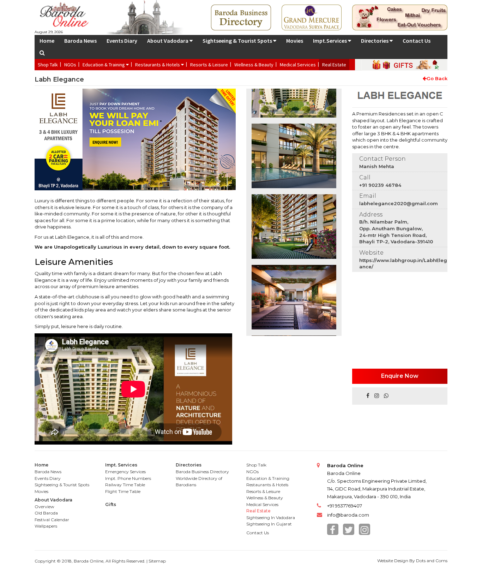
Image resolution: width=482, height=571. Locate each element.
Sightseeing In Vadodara (270, 517)
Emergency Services (125, 471)
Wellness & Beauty (253, 64)
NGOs (70, 64)
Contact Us (416, 40)
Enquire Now (399, 376)
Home (47, 40)
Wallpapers (46, 526)
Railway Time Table (125, 484)
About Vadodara (168, 40)
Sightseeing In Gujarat (269, 524)
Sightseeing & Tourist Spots (238, 40)
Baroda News (80, 40)
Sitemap (157, 561)
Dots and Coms (431, 560)
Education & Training (104, 64)
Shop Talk (48, 64)
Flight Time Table (122, 491)
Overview (44, 506)
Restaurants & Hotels (158, 64)
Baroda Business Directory (202, 471)
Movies (294, 40)
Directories (375, 40)
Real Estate (334, 64)
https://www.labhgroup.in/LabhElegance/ (403, 263)
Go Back (437, 78)
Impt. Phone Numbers (128, 478)
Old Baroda (46, 513)
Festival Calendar (52, 519)
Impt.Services (330, 40)
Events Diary (122, 40)
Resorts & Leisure (209, 64)
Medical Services (298, 64)
